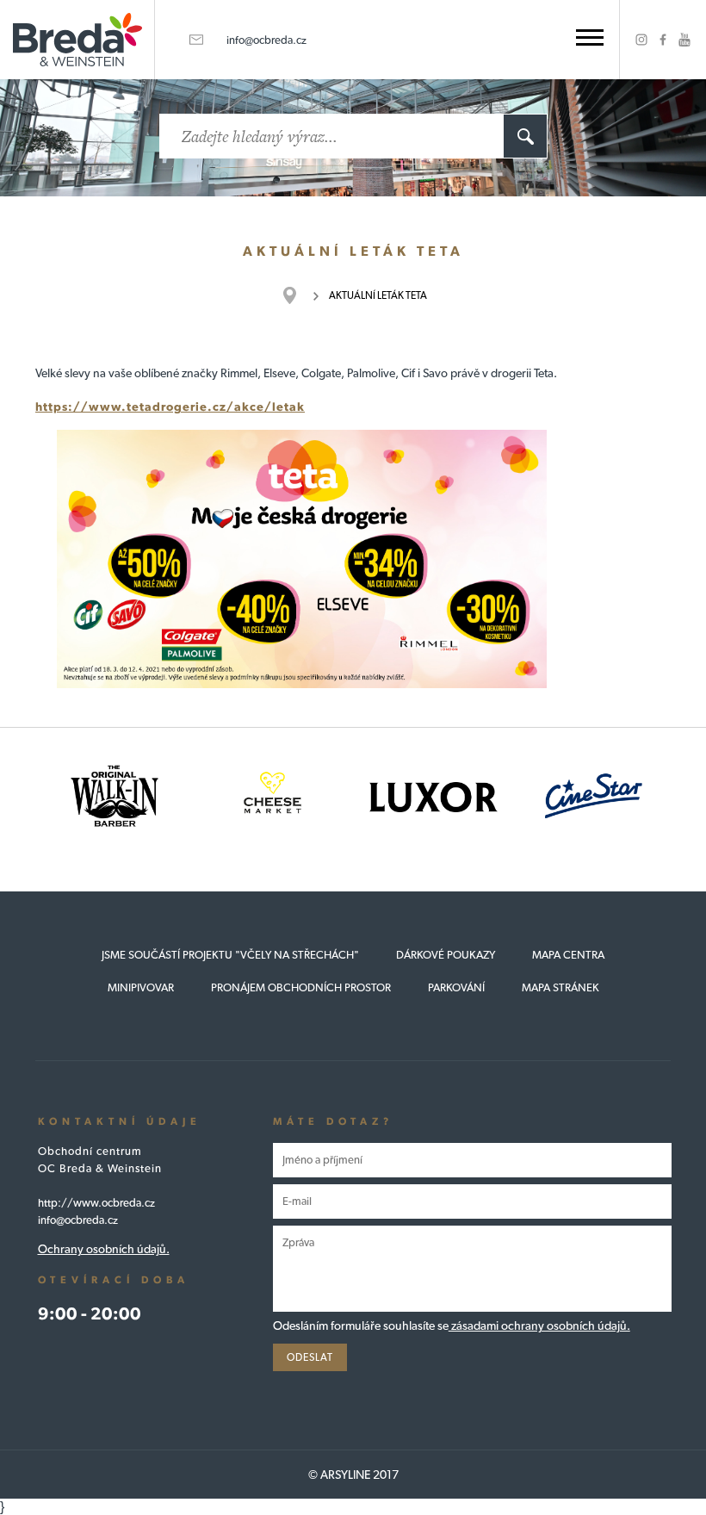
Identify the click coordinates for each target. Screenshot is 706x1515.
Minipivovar (141, 987)
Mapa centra (568, 954)
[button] (590, 37)
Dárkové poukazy (445, 954)
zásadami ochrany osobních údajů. (539, 1325)
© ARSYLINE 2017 (353, 1474)
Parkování (456, 987)
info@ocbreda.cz (266, 40)
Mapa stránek (560, 987)
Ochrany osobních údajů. (104, 1249)
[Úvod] (298, 295)
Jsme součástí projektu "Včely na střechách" (230, 954)
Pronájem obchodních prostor (301, 987)
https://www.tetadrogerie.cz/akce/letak (170, 406)
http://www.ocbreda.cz (96, 1202)
